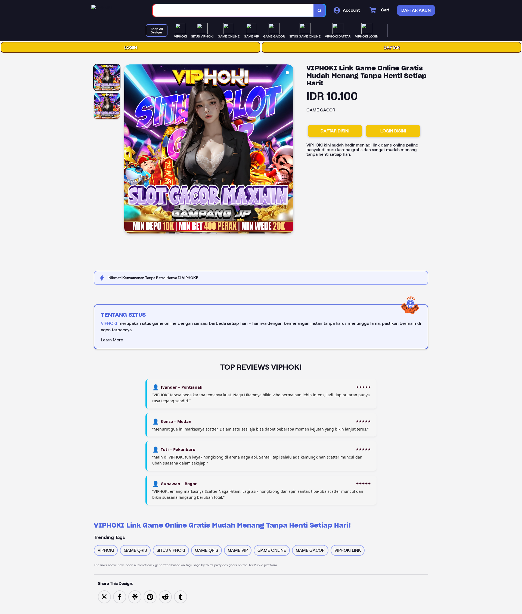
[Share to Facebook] (119, 596)
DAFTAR (392, 47)
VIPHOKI (109, 323)
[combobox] (233, 10)
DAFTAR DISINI (335, 131)
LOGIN (130, 47)
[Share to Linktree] (134, 596)
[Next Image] (289, 150)
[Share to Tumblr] (180, 596)
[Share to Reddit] (165, 596)
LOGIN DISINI (393, 131)
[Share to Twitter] (104, 596)
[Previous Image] (128, 150)
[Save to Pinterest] (150, 596)
